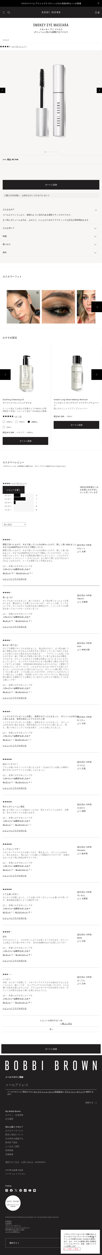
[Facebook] (11, 1190)
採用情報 (9, 1150)
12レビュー (21, 46)
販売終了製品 (11, 1142)
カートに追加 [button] (51, 184)
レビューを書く (14, 490)
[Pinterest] (20, 1190)
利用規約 (8, 1221)
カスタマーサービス (14, 1130)
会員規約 (8, 1223)
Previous (2, 90)
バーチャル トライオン (15, 1174)
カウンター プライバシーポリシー (17, 1228)
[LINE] (34, 1190)
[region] (80, 1242)
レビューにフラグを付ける (15, 579)
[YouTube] (30, 1190)
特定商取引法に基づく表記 (14, 1230)
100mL (22, 422)
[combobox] (51, 1243)
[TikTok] (25, 1190)
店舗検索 (9, 1154)
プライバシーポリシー (13, 1225)
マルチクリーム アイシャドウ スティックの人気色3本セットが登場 (51, 3)
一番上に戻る (66, 1023)
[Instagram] (6, 1190)
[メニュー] (4, 12)
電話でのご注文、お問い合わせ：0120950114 (25, 1162)
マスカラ (6, 40)
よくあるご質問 (12, 1146)
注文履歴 (9, 1119)
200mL (9, 422)
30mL (9, 427)
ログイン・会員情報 (14, 1115)
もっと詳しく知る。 (72, 1249)
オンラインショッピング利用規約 (48, 1092)
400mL (34, 422)
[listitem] (25, 398)
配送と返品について (14, 1134)
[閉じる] (93, 1237)
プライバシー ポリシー (74, 1092)
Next (99, 90)
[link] (97, 12)
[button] (4, 12)
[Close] (98, 3)
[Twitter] (16, 1190)
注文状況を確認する (14, 1138)
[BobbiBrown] (51, 12)
